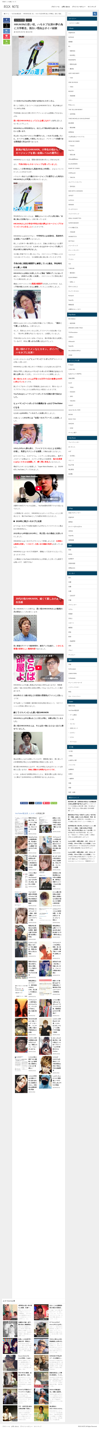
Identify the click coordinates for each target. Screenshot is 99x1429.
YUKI (71, 77)
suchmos (71, 200)
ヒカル (72, 737)
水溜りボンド (74, 728)
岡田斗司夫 (71, 706)
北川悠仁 (72, 455)
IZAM (71, 428)
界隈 (69, 787)
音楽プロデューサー (74, 512)
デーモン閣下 (72, 432)
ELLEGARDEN (72, 164)
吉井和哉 (72, 114)
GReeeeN (71, 341)
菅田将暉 (71, 540)
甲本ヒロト (71, 105)
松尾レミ (72, 282)
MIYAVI (70, 414)
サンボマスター (73, 209)
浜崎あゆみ (71, 568)
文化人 (70, 618)
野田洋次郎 (73, 64)
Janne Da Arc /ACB (74, 410)
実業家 (70, 614)
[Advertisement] (26, 88)
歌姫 (69, 549)
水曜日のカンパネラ (74, 309)
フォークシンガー (73, 442)
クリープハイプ (73, 245)
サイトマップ (92, 6)
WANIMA (71, 204)
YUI (69, 263)
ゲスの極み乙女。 (73, 227)
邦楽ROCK (71, 32)
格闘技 (70, 627)
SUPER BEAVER (73, 223)
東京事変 (71, 123)
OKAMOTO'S (72, 236)
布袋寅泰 (72, 95)
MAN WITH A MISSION (75, 191)
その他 (70, 751)
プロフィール (55, 6)
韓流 (69, 691)
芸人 (69, 577)
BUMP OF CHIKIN (74, 168)
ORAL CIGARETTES (74, 218)
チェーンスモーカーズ (75, 682)
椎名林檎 (72, 127)
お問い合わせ (66, 6)
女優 (69, 591)
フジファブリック (73, 213)
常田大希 (72, 154)
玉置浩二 (71, 337)
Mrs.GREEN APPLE (74, 350)
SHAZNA (71, 423)
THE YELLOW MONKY (75, 109)
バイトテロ (71, 764)
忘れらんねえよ (73, 286)
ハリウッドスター (73, 687)
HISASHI (72, 392)
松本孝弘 (72, 55)
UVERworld (71, 173)
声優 (69, 600)
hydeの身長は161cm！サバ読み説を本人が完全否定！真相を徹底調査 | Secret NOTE (82, 846)
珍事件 (70, 774)
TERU (71, 387)
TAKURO (72, 401)
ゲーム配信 (73, 715)
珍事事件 (71, 769)
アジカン (71, 259)
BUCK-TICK (72, 419)
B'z (69, 46)
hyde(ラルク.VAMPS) (74, 374)
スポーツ (71, 623)
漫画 (69, 645)
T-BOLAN (71, 268)
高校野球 (72, 641)
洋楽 (69, 664)
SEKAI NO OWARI (74, 141)
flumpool (71, 295)
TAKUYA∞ (73, 177)
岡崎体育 (71, 304)
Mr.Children (72, 319)
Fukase (72, 145)
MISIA (70, 554)
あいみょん (71, 446)
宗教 (69, 783)
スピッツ (71, 460)
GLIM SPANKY (72, 277)
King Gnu (71, 150)
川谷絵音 (72, 232)
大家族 (70, 755)
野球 (69, 636)
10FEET (70, 195)
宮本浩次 (72, 186)
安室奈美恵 (71, 563)
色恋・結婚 (71, 792)
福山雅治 (71, 469)
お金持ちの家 (72, 760)
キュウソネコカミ (73, 291)
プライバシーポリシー (79, 6)
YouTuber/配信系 (19, 20)
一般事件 (71, 778)
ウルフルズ (71, 254)
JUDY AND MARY (73, 73)
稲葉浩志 (72, 51)
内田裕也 (71, 132)
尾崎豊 (70, 41)
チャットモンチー (73, 250)
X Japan (70, 364)
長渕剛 (70, 474)
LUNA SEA (71, 369)
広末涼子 (72, 595)
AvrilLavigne (72, 669)
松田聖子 (71, 558)
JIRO (71, 396)
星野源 (70, 522)
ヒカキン (28, 20)
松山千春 (71, 465)
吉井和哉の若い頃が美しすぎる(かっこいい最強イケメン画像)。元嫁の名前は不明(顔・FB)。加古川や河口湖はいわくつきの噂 (82, 828)
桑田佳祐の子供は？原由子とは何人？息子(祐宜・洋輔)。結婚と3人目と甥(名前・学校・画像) (82, 817)
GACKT (70, 405)
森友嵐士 (72, 273)
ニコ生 (72, 719)
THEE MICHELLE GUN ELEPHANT (79, 118)
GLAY (70, 383)
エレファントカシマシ (75, 182)
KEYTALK (71, 241)
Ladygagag (71, 678)
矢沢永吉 (71, 37)
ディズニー (71, 654)
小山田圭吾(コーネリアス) (76, 136)
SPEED (70, 531)
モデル (70, 609)
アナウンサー (72, 604)
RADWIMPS (72, 60)
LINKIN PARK (72, 673)
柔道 (69, 632)
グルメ (70, 650)
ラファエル (73, 741)
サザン (70, 100)
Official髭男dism (73, 159)
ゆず (69, 451)
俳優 (69, 582)
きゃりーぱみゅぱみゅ (75, 526)
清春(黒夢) (71, 378)
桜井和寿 (72, 323)
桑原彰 (72, 68)
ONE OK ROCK (73, 82)
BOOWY (71, 91)
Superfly (70, 300)
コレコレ (72, 723)
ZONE (70, 355)
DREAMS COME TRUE (75, 328)
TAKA (71, 86)
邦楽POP (71, 517)
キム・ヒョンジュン (74, 696)
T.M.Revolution (73, 332)
